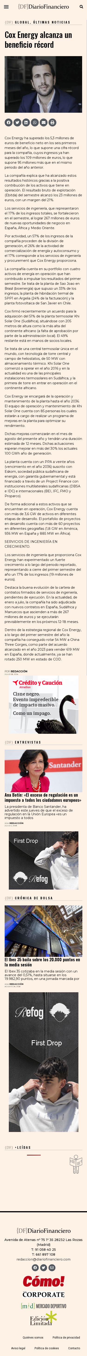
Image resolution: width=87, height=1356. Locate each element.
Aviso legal (18, 1348)
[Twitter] (43, 1267)
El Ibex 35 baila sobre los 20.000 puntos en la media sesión (42, 962)
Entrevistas (23, 742)
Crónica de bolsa (29, 897)
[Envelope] (51, 1267)
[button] (6, 6)
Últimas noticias (52, 22)
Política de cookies (47, 1348)
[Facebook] (35, 1267)
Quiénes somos (33, 1337)
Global (22, 22)
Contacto (74, 1348)
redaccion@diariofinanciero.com (43, 1259)
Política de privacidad (66, 1337)
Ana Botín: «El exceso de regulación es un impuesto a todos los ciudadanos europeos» (43, 797)
